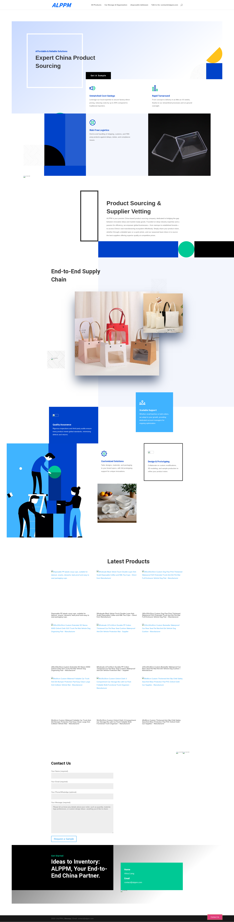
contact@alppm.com (133, 882)
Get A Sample (98, 75)
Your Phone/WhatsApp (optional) (63, 792)
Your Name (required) (59, 771)
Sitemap (67, 918)
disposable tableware (139, 5)
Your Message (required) (60, 802)
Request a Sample (64, 839)
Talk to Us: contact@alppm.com (164, 5)
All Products (96, 5)
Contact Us (215, 917)
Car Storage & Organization (116, 5)
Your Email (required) (59, 782)
